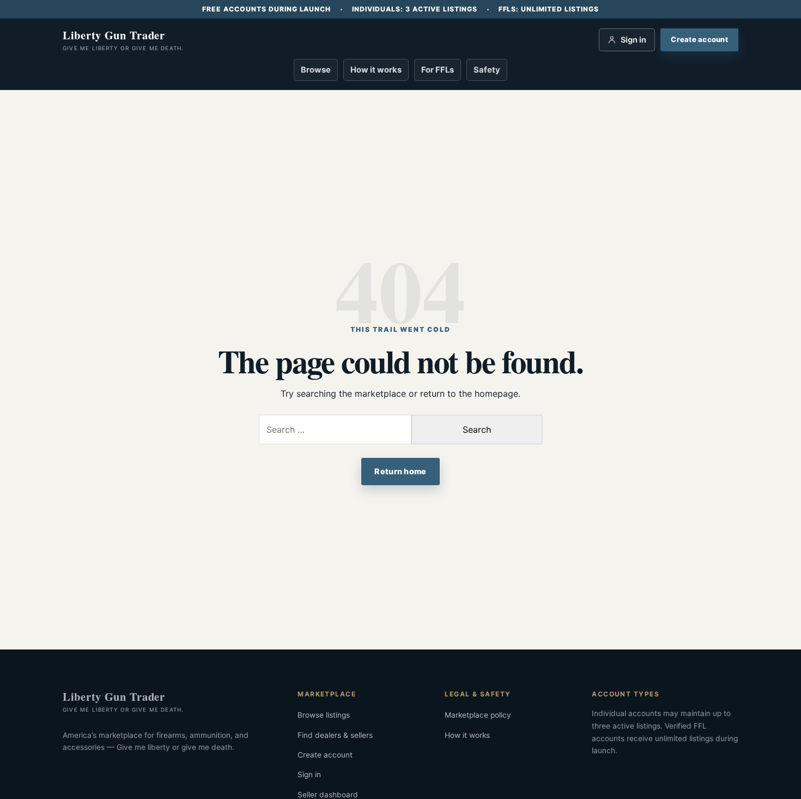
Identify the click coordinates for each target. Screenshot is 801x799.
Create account (325, 754)
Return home (400, 471)
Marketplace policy (478, 715)
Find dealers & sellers (335, 735)
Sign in (309, 774)
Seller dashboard (328, 794)
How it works (376, 70)
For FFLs (437, 70)
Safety (487, 70)
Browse (316, 70)
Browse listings (324, 715)
